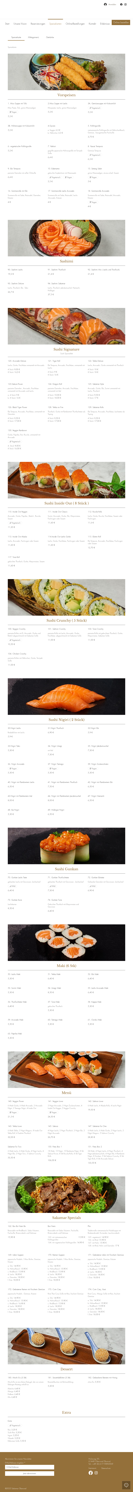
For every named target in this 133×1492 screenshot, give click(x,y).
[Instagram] (125, 4)
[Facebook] (121, 4)
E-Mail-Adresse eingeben (14, 1463)
